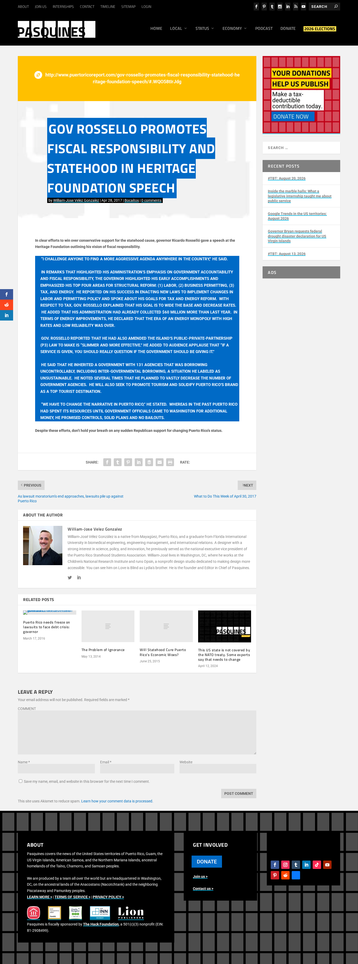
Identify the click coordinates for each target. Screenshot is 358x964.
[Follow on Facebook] (275, 865)
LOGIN (146, 6)
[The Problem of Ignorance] (108, 626)
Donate (288, 28)
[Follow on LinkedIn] (306, 865)
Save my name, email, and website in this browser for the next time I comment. (87, 781)
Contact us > (203, 888)
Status (202, 28)
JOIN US (41, 6)
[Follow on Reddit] (285, 875)
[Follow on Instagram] (285, 865)
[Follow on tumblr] (296, 865)
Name (24, 762)
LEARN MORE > (39, 897)
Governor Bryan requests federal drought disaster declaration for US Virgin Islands (297, 236)
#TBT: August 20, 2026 (287, 178)
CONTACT (87, 6)
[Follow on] (296, 875)
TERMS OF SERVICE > (72, 897)
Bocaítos (131, 200)
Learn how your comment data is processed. (117, 801)
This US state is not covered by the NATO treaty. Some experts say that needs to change (224, 654)
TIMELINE (107, 6)
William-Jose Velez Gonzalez (76, 200)
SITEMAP (128, 6)
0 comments (151, 200)
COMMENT (27, 709)
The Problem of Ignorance (103, 649)
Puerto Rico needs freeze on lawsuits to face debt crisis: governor (46, 626)
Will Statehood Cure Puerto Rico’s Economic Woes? (163, 652)
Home (156, 28)
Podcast (264, 28)
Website (186, 762)
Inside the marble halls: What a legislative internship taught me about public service (300, 196)
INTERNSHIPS (63, 6)
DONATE (207, 861)
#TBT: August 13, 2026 (287, 254)
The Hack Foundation (101, 924)
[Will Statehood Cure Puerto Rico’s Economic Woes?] (166, 626)
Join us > (200, 876)
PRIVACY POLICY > (108, 897)
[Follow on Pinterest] (275, 875)
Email (105, 762)
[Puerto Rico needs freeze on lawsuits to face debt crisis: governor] (49, 612)
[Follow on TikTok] (317, 865)
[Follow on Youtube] (327, 865)
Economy (232, 28)
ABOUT (23, 6)
